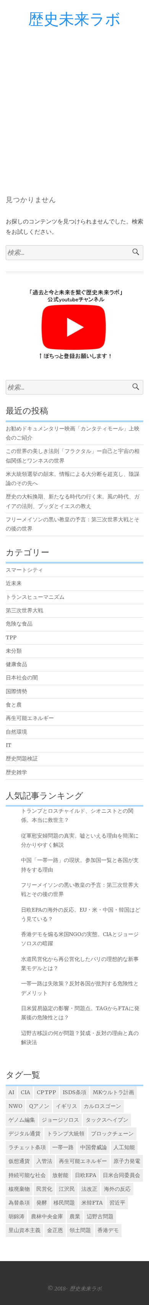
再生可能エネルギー (30, 718)
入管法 (44, 1161)
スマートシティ (24, 570)
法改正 (89, 1188)
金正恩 (55, 1230)
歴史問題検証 (22, 758)
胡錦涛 (16, 1216)
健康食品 (16, 664)
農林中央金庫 (47, 1216)
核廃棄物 (19, 1188)
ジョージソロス (60, 1119)
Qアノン (39, 1106)
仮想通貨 (19, 1161)
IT (8, 745)
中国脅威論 (93, 1147)
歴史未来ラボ (74, 19)
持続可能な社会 (27, 1175)
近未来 (14, 583)
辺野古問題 (100, 1216)
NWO (15, 1106)
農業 (75, 1216)
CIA (25, 1092)
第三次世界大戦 (24, 610)
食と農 (14, 705)
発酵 (41, 1202)
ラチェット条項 (27, 1147)
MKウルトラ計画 (113, 1092)
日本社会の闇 (22, 677)
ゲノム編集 (21, 1119)
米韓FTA (92, 1202)
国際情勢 (16, 691)
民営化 (44, 1188)
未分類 (14, 651)
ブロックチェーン (112, 1133)
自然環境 (16, 732)
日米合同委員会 (121, 1175)
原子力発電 (126, 1161)
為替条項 (19, 1202)
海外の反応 (117, 1188)
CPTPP (46, 1092)
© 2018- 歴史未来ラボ (74, 1288)
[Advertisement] (74, 106)
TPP (11, 637)
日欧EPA (85, 1175)
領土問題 (80, 1230)
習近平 (117, 1202)
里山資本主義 (24, 1230)
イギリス (66, 1106)
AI (11, 1092)
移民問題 (64, 1202)
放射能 (60, 1175)
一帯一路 (63, 1147)
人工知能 (124, 1147)
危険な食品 (19, 624)
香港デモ (108, 1230)
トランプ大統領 (65, 1133)
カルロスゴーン (102, 1106)
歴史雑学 (16, 772)
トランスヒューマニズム (35, 597)
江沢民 (67, 1188)
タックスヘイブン (107, 1119)
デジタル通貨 (24, 1133)
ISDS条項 (74, 1092)
